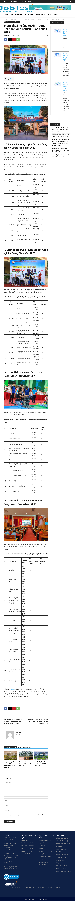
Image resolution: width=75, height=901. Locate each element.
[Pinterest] (14, 39)
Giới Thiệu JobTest (61, 868)
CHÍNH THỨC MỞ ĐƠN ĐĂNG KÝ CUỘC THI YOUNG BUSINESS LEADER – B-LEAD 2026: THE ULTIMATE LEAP (61, 142)
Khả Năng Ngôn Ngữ (27, 845)
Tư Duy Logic (25, 840)
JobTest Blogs (60, 860)
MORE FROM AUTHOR (24, 747)
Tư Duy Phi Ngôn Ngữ (27, 848)
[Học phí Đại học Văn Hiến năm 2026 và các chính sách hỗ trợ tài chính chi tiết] (10, 755)
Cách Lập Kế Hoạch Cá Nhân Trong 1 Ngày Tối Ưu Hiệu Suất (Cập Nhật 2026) (60, 150)
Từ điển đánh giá (29, 887)
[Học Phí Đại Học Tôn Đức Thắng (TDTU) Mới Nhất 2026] (41, 755)
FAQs (57, 863)
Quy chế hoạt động (62, 865)
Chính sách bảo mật (62, 841)
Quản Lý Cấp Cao (44, 862)
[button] (69, 14)
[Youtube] (70, 1)
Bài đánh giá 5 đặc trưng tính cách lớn (66, 57)
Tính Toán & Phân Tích (28, 843)
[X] (10, 39)
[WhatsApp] (18, 39)
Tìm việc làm (41, 887)
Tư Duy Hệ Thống (26, 851)
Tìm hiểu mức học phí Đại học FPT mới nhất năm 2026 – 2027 (25, 763)
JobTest (7, 35)
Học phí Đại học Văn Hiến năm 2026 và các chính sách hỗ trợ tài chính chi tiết (61, 130)
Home (5, 19)
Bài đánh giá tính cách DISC (66, 32)
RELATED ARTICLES (10, 747)
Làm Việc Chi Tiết (26, 854)
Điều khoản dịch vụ (62, 838)
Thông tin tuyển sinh (14, 19)
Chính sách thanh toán (63, 871)
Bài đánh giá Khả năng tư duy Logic (66, 86)
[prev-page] (5, 771)
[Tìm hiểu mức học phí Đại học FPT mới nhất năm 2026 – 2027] (25, 755)
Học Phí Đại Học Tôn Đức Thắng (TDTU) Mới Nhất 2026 (40, 763)
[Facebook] (68, 1)
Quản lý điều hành (44, 865)
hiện (11, 79)
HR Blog (50, 887)
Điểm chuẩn (23, 19)
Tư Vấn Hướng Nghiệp (14, 887)
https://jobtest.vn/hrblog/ (22, 734)
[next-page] (8, 771)
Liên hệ (57, 887)
